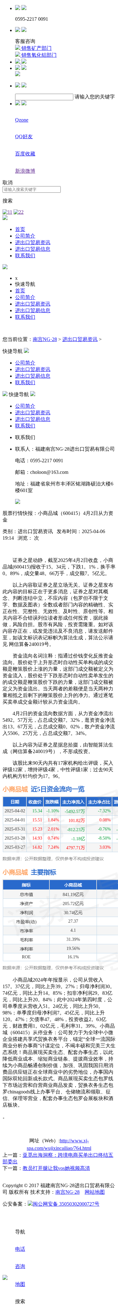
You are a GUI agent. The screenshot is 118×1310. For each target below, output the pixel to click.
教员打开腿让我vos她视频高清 (56, 1168)
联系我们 (25, 255)
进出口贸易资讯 (32, 242)
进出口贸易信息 (32, 249)
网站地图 (95, 1192)
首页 (20, 229)
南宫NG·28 (45, 339)
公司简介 (25, 235)
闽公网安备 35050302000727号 (66, 1204)
